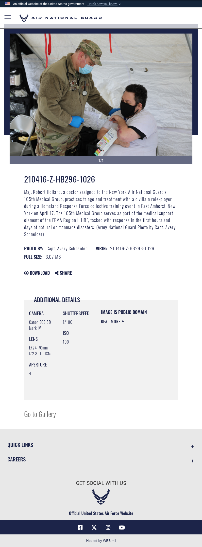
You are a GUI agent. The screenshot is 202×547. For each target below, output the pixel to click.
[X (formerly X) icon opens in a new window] (94, 527)
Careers (16, 459)
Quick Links (20, 444)
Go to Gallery (40, 413)
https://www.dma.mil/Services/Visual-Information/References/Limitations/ (131, 391)
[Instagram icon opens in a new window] (108, 527)
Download (39, 273)
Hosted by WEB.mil (101, 541)
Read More (111, 322)
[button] (104, 3)
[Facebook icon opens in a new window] (80, 527)
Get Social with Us (101, 483)
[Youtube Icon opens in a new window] (121, 527)
